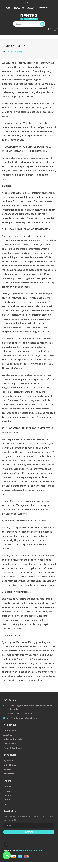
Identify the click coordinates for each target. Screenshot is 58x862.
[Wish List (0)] (44, 28)
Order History (9, 765)
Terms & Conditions (12, 748)
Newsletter (8, 773)
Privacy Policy (15, 51)
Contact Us (8, 786)
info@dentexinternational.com (22, 718)
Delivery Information (13, 739)
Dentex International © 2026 (28, 850)
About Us (7, 735)
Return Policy (9, 730)
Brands (6, 791)
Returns (7, 799)
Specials (7, 795)
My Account (8, 760)
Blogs (5, 804)
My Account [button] (44, 8)
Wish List (7, 769)
